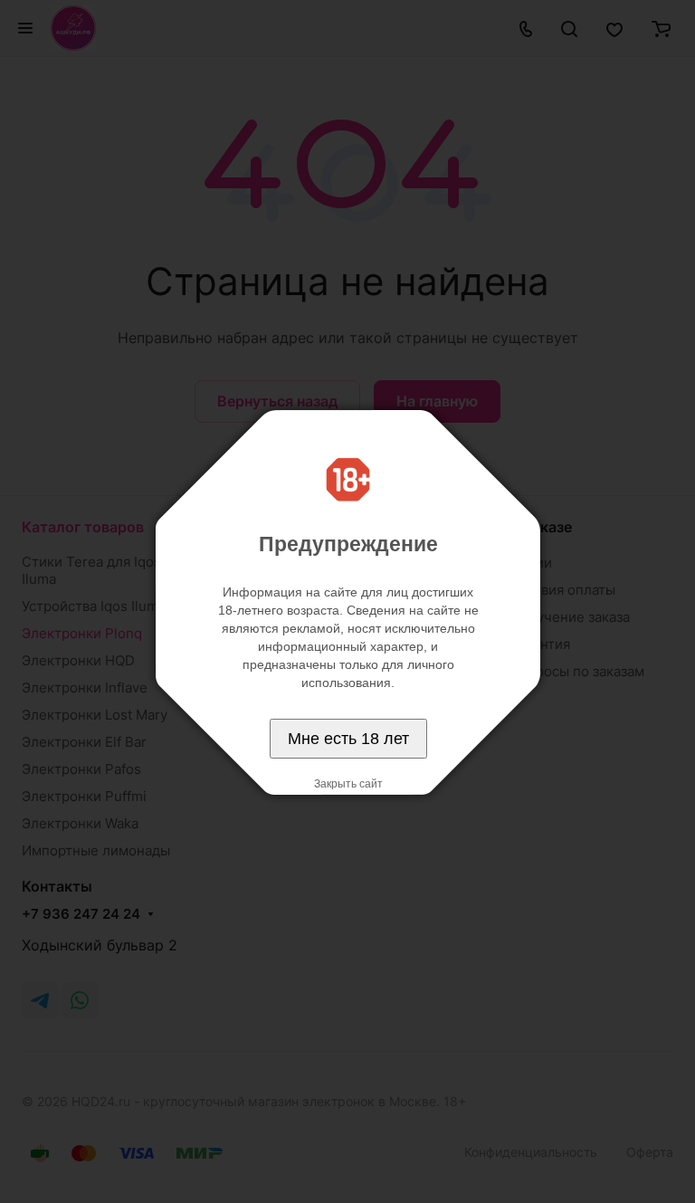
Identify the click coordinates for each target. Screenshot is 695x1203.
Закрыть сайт (348, 783)
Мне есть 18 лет (348, 739)
